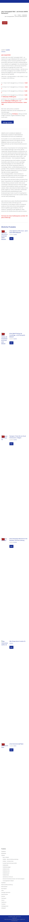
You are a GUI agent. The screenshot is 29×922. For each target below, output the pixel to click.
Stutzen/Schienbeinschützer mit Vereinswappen (13, 878)
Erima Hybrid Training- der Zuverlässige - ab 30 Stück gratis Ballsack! (17, 335)
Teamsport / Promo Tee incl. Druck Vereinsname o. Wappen (17, 436)
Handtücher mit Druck (8, 876)
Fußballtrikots (6, 875)
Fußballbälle (5, 865)
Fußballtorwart (6, 873)
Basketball (3, 853)
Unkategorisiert (4, 906)
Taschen (3, 896)
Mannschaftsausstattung (7, 884)
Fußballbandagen (7, 867)
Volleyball (3, 908)
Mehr (11, 238)
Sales (2, 890)
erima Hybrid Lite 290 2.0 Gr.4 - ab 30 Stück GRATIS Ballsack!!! (18, 231)
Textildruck (3, 902)
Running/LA (4, 888)
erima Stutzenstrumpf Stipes (16, 744)
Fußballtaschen (6, 871)
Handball (3, 882)
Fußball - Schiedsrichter (8, 861)
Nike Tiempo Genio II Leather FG (17, 641)
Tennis (2, 900)
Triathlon (3, 904)
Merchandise (4, 886)
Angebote (3, 851)
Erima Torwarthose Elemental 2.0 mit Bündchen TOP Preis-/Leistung (18, 539)
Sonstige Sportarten (5, 892)
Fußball (3, 855)
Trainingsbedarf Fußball (8, 880)
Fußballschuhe (6, 869)
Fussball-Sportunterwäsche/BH (10, 863)
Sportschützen (4, 894)
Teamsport (3, 898)
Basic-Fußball (6, 857)
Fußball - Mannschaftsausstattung (10, 859)
